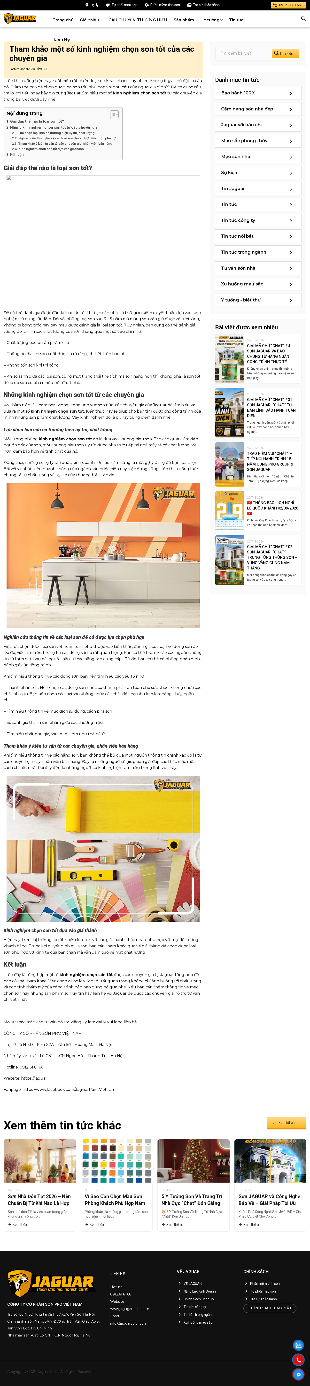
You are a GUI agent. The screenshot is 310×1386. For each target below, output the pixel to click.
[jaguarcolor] (20, 18)
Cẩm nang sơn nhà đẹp (247, 109)
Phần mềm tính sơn (165, 5)
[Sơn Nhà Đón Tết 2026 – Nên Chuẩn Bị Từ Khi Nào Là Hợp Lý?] (40, 1160)
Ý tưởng (211, 20)
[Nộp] (285, 53)
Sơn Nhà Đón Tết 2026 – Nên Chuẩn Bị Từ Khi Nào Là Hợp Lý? (39, 1203)
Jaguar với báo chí (241, 125)
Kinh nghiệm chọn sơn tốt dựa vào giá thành (51, 149)
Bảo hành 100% (238, 93)
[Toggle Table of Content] (112, 114)
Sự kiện (229, 172)
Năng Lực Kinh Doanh (200, 1291)
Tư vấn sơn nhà (238, 268)
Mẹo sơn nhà (235, 156)
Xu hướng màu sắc (242, 284)
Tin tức (236, 20)
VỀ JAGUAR (193, 1284)
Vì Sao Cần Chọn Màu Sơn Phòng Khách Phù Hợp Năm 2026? (115, 1203)
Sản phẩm (184, 20)
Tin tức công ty (238, 220)
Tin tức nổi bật (237, 236)
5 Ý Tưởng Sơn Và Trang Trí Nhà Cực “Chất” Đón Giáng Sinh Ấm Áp (192, 1203)
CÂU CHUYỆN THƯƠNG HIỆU (137, 20)
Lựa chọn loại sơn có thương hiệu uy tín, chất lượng (56, 133)
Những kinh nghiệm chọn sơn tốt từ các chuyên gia (54, 127)
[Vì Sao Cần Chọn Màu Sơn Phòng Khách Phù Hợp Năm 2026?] (117, 1160)
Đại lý (95, 5)
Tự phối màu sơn (124, 5)
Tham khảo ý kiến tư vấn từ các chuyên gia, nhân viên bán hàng (65, 143)
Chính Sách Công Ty (199, 1299)
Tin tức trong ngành (243, 252)
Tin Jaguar (233, 188)
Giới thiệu (89, 20)
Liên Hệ (62, 39)
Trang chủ (63, 20)
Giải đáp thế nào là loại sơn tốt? (37, 121)
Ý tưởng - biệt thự (241, 300)
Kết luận (17, 154)
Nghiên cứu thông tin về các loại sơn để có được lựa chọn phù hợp (67, 138)
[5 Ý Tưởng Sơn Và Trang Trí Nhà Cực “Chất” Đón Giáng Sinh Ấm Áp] (193, 1160)
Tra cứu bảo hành (206, 5)
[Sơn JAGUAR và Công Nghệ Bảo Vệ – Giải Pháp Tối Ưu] (270, 1160)
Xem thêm (20, 1225)
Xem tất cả (287, 1123)
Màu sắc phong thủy (244, 141)
